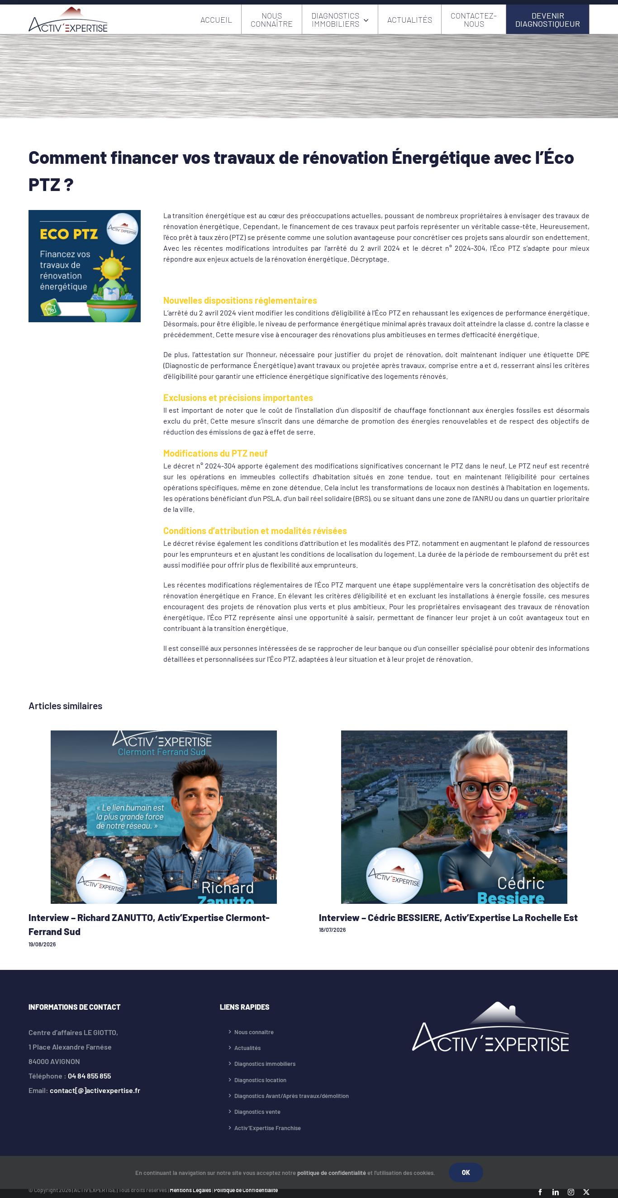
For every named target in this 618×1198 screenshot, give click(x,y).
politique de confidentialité (331, 1172)
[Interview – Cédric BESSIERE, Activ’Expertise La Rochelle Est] (454, 734)
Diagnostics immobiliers (264, 1063)
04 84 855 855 (89, 1075)
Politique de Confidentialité (246, 1190)
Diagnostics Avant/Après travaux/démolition (291, 1095)
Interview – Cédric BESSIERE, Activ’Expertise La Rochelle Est (448, 917)
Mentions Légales (191, 1190)
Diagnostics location (260, 1079)
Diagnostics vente (257, 1111)
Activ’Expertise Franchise (267, 1127)
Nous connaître (254, 1032)
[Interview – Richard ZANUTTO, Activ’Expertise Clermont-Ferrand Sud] (164, 734)
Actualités (247, 1047)
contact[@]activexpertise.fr (95, 1090)
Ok (466, 1172)
